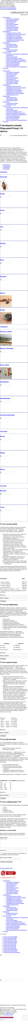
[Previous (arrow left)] (0, 1020)
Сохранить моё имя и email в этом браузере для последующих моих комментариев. (13, 854)
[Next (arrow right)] (2, 1020)
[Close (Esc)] (0, 1019)
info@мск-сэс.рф (8, 1014)
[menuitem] (6, 17)
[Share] (2, 1019)
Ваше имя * (3, 850)
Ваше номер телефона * (6, 857)
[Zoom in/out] (5, 1019)
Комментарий (3, 837)
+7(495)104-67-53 (18, 12)
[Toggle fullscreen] (3, 1019)
